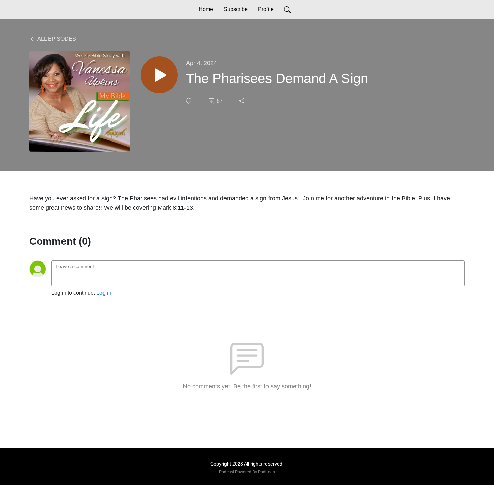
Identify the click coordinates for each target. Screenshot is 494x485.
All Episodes (56, 39)
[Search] (287, 9)
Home (206, 9)
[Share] (242, 101)
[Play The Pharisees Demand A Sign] (159, 74)
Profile (266, 9)
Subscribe (235, 9)
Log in (103, 293)
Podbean (266, 472)
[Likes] (189, 101)
